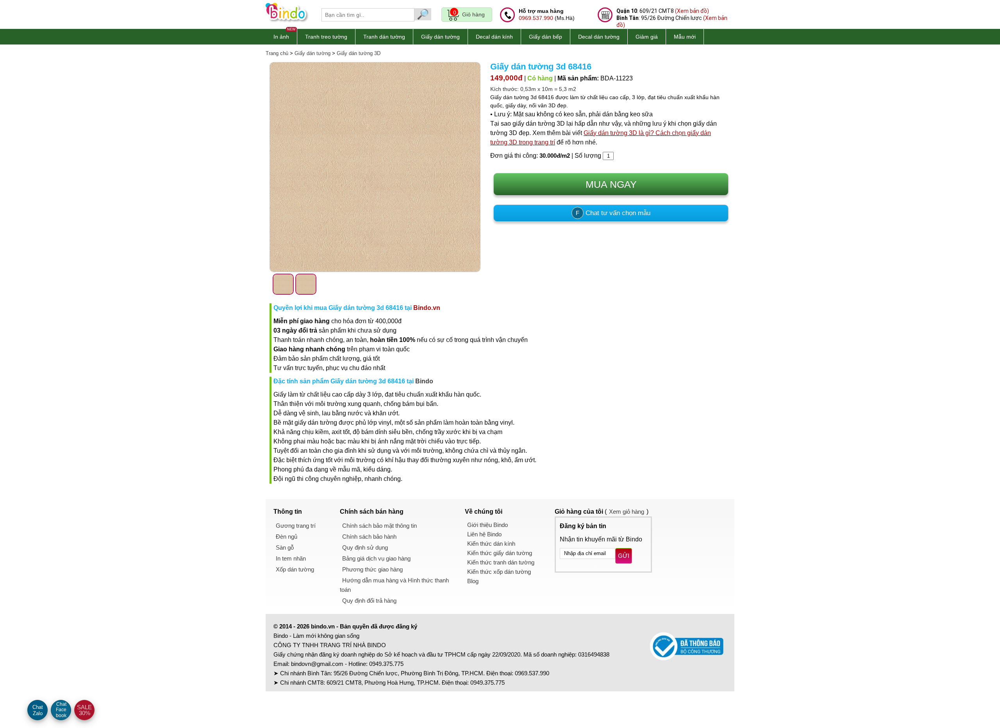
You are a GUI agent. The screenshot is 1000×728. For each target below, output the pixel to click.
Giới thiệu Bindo (487, 525)
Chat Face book (61, 709)
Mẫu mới (685, 37)
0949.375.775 (386, 663)
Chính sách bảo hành (369, 536)
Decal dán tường (599, 37)
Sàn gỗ (285, 547)
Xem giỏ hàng (626, 511)
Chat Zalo (37, 710)
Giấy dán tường (440, 37)
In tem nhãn (291, 558)
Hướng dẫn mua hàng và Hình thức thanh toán (394, 585)
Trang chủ (277, 53)
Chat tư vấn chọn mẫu (613, 213)
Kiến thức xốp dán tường (499, 571)
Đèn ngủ (286, 536)
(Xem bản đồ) (692, 11)
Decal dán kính (494, 37)
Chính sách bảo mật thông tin (379, 525)
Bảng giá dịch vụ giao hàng (376, 558)
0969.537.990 (536, 18)
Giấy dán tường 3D (358, 53)
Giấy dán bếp (545, 37)
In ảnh (281, 37)
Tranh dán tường (384, 37)
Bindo (424, 381)
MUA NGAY (611, 184)
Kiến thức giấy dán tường (499, 553)
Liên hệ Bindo (484, 534)
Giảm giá (647, 37)
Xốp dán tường (295, 569)
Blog (473, 581)
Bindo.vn (426, 307)
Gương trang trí (296, 525)
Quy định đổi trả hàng (369, 600)
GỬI (623, 555)
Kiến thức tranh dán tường (500, 562)
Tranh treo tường (326, 37)
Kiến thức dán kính (491, 543)
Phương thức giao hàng (372, 569)
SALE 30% (84, 710)
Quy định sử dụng (365, 547)
